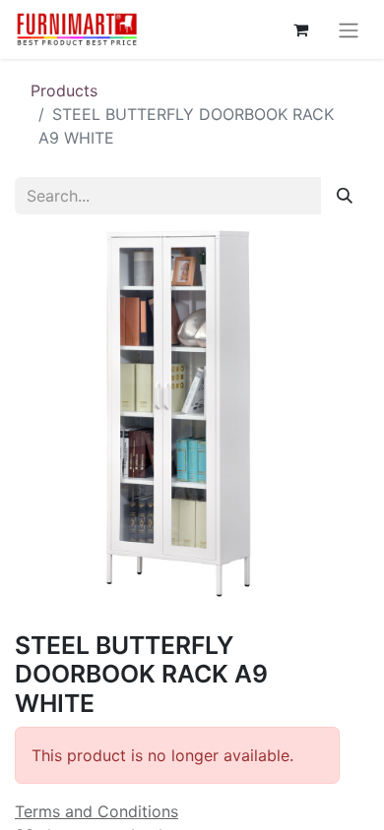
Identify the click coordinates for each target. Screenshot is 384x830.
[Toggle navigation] (348, 29)
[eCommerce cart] (300, 29)
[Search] (344, 195)
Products (64, 90)
